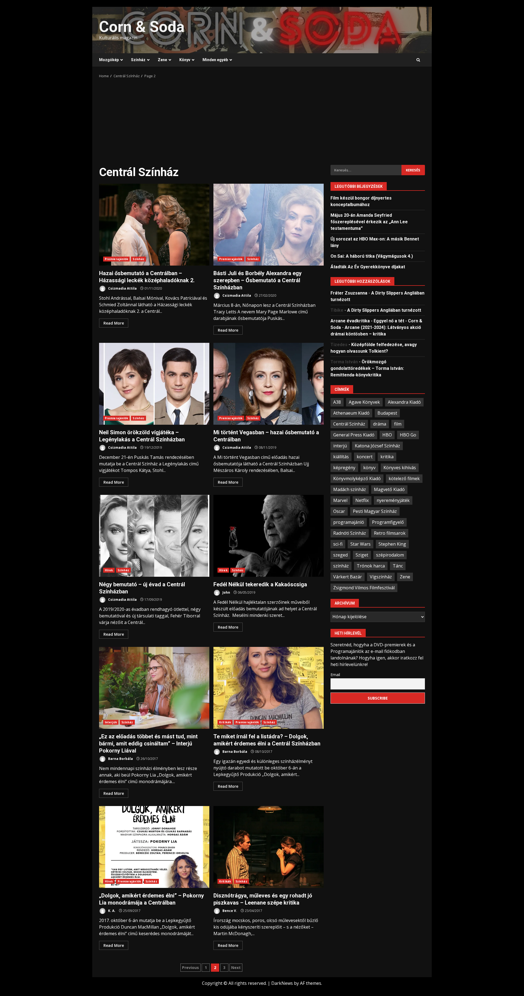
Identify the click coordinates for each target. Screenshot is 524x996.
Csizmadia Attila (122, 288)
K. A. (111, 910)
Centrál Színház (349, 424)
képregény (344, 467)
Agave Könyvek (364, 402)
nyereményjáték (393, 500)
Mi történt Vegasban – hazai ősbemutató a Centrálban (268, 384)
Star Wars (360, 544)
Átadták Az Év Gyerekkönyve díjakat (368, 266)
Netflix (362, 500)
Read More (113, 323)
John (226, 592)
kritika (387, 456)
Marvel (340, 500)
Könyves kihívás (399, 467)
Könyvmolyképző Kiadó (357, 478)
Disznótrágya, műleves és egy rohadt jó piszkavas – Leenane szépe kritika (268, 847)
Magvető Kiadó (389, 489)
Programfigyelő (388, 522)
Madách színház (349, 489)
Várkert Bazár (347, 576)
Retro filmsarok (390, 533)
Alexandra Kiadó (404, 402)
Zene (162, 60)
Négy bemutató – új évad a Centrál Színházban (154, 536)
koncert (365, 456)
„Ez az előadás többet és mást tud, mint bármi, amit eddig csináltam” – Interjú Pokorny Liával (154, 688)
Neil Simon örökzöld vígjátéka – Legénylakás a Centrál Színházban (154, 384)
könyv (369, 467)
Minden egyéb (215, 60)
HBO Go (408, 435)
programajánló (348, 522)
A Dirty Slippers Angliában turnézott (384, 310)
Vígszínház (381, 576)
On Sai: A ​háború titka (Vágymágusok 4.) (372, 255)
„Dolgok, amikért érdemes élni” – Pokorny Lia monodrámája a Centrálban (154, 847)
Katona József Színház (377, 445)
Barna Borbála (120, 758)
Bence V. (229, 910)
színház (341, 566)
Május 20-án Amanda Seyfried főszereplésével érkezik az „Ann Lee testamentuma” (369, 221)
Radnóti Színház (349, 533)
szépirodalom (390, 555)
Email (335, 674)
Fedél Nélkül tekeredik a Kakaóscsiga (268, 536)
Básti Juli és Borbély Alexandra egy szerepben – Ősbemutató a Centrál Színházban (268, 225)
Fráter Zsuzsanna (349, 292)
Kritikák (225, 722)
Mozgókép (109, 60)
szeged (340, 555)
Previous (190, 967)
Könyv (184, 60)
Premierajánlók (116, 259)
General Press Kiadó (353, 435)
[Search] (418, 60)
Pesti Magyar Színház (375, 511)
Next (236, 967)
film (397, 424)
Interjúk (111, 722)
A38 (337, 402)
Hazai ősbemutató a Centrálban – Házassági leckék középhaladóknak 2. (154, 225)
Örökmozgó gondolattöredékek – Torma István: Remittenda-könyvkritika (367, 368)
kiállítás (341, 456)
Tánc (398, 566)
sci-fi (338, 544)
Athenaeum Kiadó (351, 413)
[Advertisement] (262, 120)
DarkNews (282, 983)
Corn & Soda (141, 27)
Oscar (339, 511)
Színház (138, 60)
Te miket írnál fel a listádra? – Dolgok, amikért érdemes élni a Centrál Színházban (268, 688)
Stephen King (392, 544)
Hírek (109, 570)
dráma (379, 424)
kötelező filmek (404, 478)
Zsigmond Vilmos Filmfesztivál (364, 587)
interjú (340, 445)
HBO (387, 435)
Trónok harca (371, 566)
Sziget (362, 555)
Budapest (387, 413)
